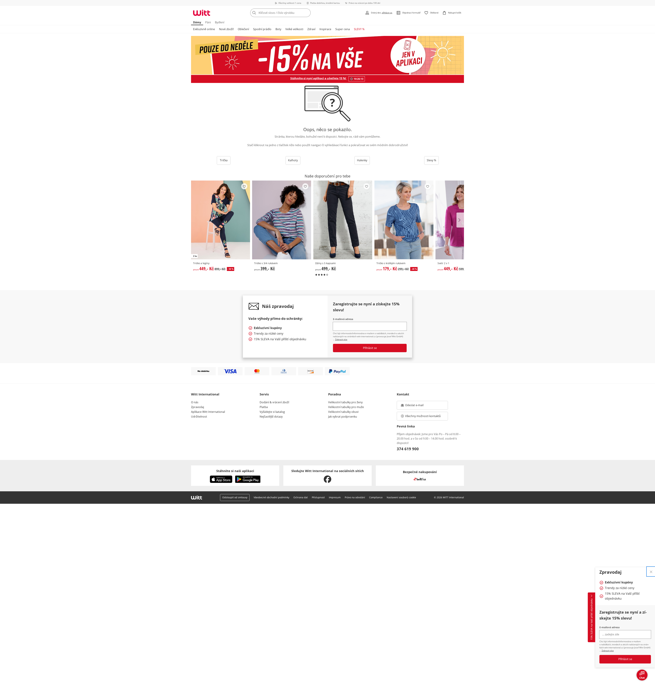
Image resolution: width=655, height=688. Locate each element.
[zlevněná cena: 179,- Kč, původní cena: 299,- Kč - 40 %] (403, 220)
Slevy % (431, 160)
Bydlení (219, 22)
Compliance (376, 497)
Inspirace (325, 29)
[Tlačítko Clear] (307, 12)
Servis (264, 394)
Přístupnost (318, 497)
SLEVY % (359, 29)
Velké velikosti (294, 29)
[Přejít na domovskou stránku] (201, 13)
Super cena (342, 29)
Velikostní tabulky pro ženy (345, 402)
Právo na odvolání (355, 497)
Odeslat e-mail (418, 406)
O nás (194, 402)
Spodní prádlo (262, 29)
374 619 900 (408, 448)
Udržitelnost (199, 416)
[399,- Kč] (281, 220)
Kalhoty (293, 160)
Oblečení (243, 29)
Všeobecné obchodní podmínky (271, 497)
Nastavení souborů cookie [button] (401, 497)
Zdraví (311, 29)
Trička (224, 160)
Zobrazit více (608, 650)
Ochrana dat (300, 497)
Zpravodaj (197, 407)
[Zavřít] (651, 571)
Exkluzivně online (204, 29)
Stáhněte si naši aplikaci (235, 471)
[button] (460, 220)
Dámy (197, 22)
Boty (278, 29)
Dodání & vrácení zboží (274, 402)
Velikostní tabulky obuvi (343, 412)
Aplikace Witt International (208, 412)
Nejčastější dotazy (271, 416)
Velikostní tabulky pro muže (346, 407)
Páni (208, 22)
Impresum (335, 497)
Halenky (362, 160)
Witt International (205, 394)
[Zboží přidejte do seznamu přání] (244, 186)
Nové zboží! (226, 29)
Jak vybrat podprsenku (342, 416)
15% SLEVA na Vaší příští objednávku (591, 619)
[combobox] (287, 13)
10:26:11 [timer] (358, 78)
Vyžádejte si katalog (272, 412)
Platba (264, 407)
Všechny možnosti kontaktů (423, 416)
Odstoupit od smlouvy (234, 497)
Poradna (334, 394)
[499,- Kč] (342, 220)
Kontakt (403, 394)
